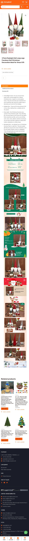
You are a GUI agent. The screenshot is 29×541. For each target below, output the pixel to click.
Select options (4, 408)
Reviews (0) (5, 91)
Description (5, 86)
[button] (27, 7)
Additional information (8, 88)
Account (11, 539)
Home (4, 539)
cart (25, 539)
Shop (18, 539)
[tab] (14, 86)
